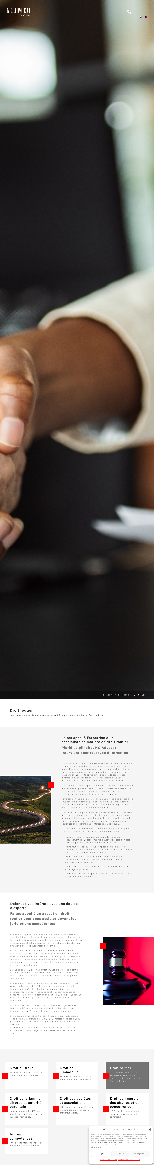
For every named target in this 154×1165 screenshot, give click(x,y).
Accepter (100, 1154)
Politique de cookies (108, 1160)
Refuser (121, 1154)
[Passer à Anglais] (141, 17)
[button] (149, 1129)
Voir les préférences (141, 1154)
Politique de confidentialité (129, 1160)
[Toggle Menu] (151, 11)
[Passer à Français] (146, 17)
